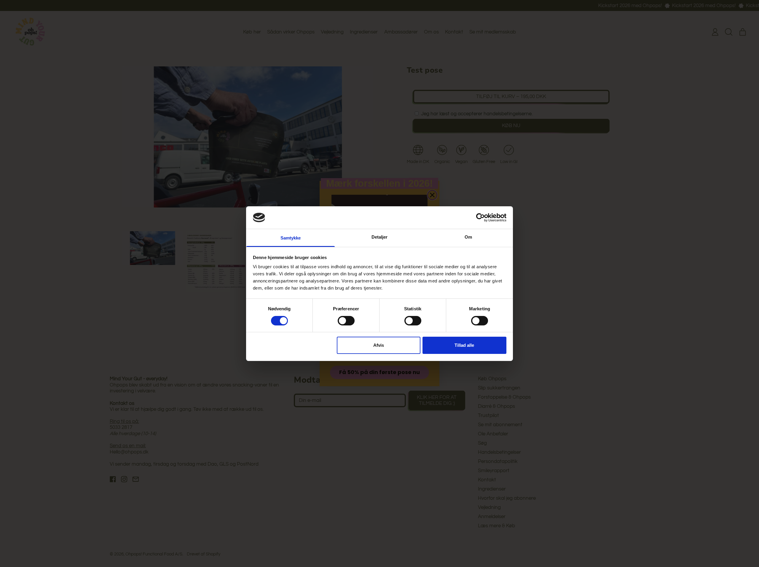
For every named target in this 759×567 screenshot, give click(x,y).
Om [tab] (468, 236)
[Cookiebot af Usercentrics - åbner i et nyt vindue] (480, 217)
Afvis (378, 345)
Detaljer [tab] (379, 236)
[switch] (346, 320)
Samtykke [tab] (290, 237)
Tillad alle (464, 345)
